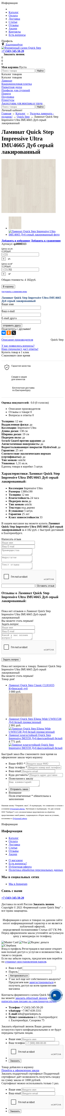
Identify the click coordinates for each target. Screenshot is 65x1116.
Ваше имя (15, 1039)
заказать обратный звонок (31, 998)
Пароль (13, 971)
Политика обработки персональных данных (36, 869)
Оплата (13, 841)
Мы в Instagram (18, 883)
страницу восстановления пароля (25, 961)
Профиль (7, 41)
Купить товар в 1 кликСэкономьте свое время (15, 354)
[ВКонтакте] (3, 333)
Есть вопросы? (18, 863)
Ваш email (15, 771)
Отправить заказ (19, 789)
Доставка (14, 844)
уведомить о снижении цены (14, 291)
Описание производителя (17, 339)
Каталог (14, 838)
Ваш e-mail (15, 967)
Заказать (15, 1060)
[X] (14, 333)
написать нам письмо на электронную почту (29, 1001)
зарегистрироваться (41, 982)
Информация (9, 2)
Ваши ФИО (17, 763)
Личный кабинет (11, 110)
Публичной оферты (17, 809)
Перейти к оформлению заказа (20, 1070)
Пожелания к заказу (21, 778)
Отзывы (14, 850)
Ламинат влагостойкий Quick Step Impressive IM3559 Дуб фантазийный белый (35, 737)
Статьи (13, 847)
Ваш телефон (18, 767)
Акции (13, 854)
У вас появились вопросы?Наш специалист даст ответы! (19, 347)
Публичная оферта (20, 866)
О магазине (16, 860)
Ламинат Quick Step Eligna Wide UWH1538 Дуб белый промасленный (35, 720)
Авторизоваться (19, 975)
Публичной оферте (20, 818)
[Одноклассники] (8, 333)
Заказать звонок (14, 54)
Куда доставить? (19, 774)
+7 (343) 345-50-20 (12, 51)
